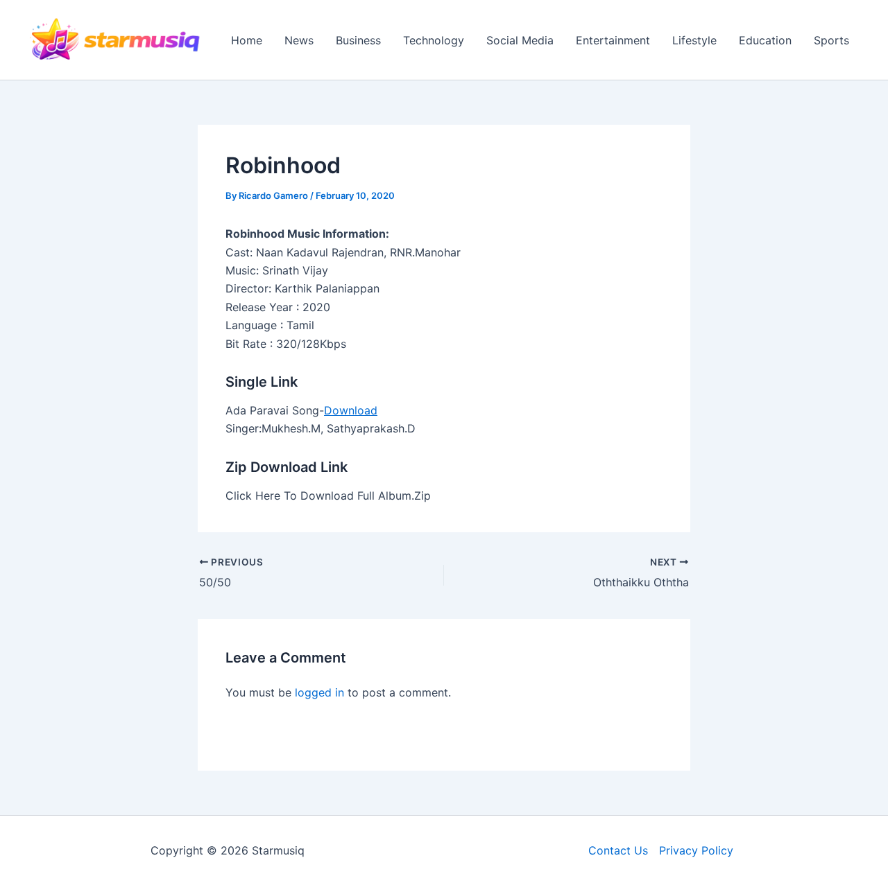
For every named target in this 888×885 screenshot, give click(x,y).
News (299, 40)
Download (350, 410)
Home (246, 40)
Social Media (520, 40)
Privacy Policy (696, 850)
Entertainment (613, 40)
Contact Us (618, 850)
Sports (831, 40)
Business (358, 40)
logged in (319, 692)
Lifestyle (694, 40)
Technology (433, 40)
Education (765, 40)
